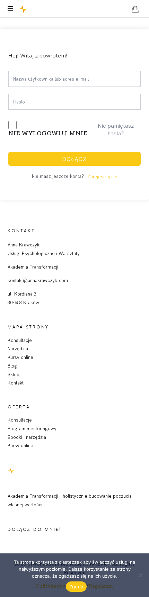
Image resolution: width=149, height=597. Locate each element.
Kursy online (20, 357)
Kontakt (16, 383)
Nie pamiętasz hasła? (116, 129)
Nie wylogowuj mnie (47, 133)
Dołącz (74, 158)
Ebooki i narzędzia (27, 437)
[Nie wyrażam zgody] (140, 575)
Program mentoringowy (32, 428)
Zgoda (76, 586)
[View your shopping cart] (135, 9)
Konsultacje (20, 340)
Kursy (14, 445)
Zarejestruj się (102, 176)
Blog (12, 366)
